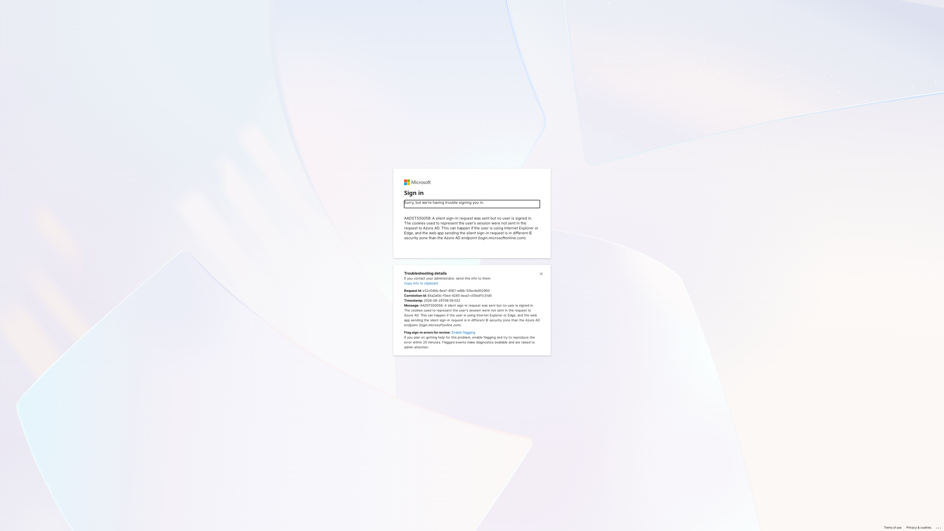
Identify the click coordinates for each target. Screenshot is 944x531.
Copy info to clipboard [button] (421, 283)
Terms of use (892, 527)
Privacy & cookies (918, 527)
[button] (541, 273)
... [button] (939, 526)
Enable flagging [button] (463, 332)
